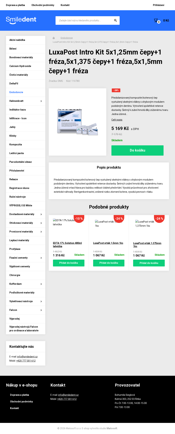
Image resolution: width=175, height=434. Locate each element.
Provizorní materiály (21, 231)
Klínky (12, 135)
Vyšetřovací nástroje (21, 301)
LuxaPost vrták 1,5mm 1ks (108, 243)
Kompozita (15, 144)
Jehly (12, 127)
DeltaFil (13, 83)
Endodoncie (16, 92)
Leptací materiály (19, 240)
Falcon (13, 310)
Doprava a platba (15, 5)
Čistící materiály (18, 74)
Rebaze (13, 179)
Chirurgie (14, 275)
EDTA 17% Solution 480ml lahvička (67, 245)
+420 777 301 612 (26, 360)
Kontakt (65, 5)
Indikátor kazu (17, 109)
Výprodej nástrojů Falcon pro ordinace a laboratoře (23, 328)
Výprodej (14, 318)
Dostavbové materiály (21, 214)
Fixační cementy (18, 257)
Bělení (12, 48)
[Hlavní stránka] (21, 20)
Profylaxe (14, 249)
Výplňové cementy (19, 266)
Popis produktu (109, 167)
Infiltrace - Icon (17, 118)
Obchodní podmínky (42, 5)
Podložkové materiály (21, 292)
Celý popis (116, 119)
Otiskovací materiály (21, 223)
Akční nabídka (17, 40)
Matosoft (112, 428)
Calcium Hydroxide (20, 66)
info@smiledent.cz (27, 356)
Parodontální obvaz (20, 162)
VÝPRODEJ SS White (20, 205)
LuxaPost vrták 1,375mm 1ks (147, 245)
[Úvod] (54, 38)
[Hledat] (115, 20)
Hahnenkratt (16, 101)
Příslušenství (16, 170)
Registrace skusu (19, 188)
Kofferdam (15, 284)
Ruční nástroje (17, 196)
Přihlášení (158, 5)
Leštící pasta (16, 153)
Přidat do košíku (68, 262)
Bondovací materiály (21, 57)
